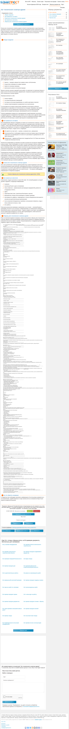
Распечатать (37, 530)
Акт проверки (59, 63)
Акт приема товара (7, 615)
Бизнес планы (61, 1)
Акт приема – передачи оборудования (59, 34)
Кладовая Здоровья (61, 168)
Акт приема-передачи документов (10, 601)
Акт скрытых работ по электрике (10, 587)
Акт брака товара (28, 558)
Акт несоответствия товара (30, 615)
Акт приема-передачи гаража (9, 594)
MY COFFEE (59, 175)
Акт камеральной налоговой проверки (11, 580)
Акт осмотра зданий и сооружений (61, 82)
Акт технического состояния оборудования (60, 77)
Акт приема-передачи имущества (61, 27)
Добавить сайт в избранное (23, 530)
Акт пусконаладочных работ (31, 587)
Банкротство (45, 4)
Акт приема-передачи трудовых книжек (33, 580)
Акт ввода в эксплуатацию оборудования (59, 52)
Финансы (34, 1)
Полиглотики (59, 160)
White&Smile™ (60, 153)
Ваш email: (23, 516)
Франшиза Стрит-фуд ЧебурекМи (61, 145)
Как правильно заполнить (11, 19)
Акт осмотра (59, 45)
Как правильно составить (11, 16)
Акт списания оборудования (59, 58)
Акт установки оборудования (9, 544)
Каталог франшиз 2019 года (34, 4)
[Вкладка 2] (52, 197)
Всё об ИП (28, 1)
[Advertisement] (23, 55)
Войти (66, 1)
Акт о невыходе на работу (30, 594)
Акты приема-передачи (55, 14)
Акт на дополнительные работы (10, 573)
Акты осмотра (52, 12)
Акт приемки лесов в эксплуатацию (32, 622)
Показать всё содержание (23, 24)
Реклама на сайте (5, 725)
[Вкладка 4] (56, 197)
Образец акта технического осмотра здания (16, 21)
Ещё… (63, 4)
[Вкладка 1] (48, 197)
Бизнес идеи (40, 1)
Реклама (62, 7)
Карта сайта (3, 721)
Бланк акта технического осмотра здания (15, 18)
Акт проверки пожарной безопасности (11, 558)
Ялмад (58, 188)
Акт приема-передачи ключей (31, 608)
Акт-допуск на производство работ (32, 573)
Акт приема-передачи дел (8, 565)
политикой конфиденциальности (31, 706)
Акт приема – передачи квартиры (61, 110)
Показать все (58, 88)
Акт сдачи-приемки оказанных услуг (61, 70)
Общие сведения (9, 14)
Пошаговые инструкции (50, 1)
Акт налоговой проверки (59, 128)
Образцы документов (55, 4)
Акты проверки (53, 16)
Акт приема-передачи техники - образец (34, 601)
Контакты (3, 723)
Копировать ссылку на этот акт (23, 514)
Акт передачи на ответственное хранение (60, 40)
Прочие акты (52, 17)
